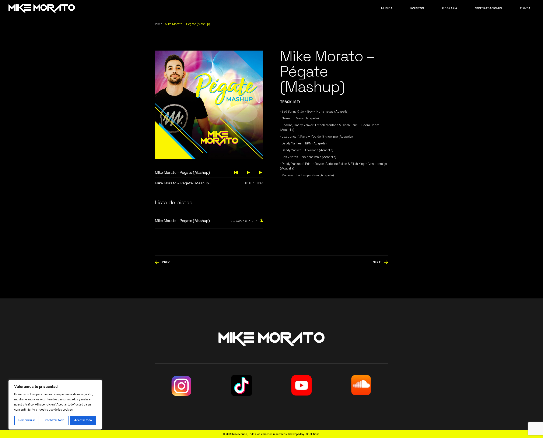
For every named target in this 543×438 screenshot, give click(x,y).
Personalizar (26, 420)
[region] (55, 405)
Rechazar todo (54, 420)
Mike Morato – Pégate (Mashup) (182, 183)
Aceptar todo (83, 420)
